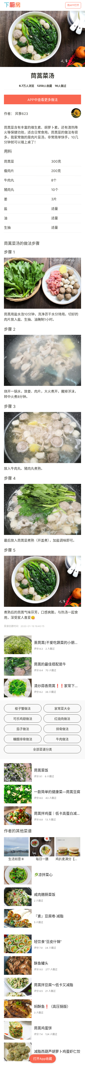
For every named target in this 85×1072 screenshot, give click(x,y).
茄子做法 (22, 729)
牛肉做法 (62, 739)
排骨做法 (62, 729)
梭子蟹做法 (23, 708)
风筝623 (21, 114)
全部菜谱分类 (42, 749)
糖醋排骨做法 (22, 739)
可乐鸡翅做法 (22, 719)
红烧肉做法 (62, 719)
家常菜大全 (62, 708)
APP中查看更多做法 (42, 100)
